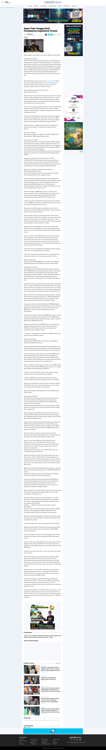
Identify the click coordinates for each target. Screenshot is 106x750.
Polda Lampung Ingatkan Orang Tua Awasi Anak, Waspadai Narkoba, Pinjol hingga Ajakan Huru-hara (50, 700)
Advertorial (36, 6)
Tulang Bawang (33, 743)
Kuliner (59, 6)
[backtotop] (53, 747)
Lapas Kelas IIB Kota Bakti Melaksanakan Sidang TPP (48, 678)
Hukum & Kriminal (52, 6)
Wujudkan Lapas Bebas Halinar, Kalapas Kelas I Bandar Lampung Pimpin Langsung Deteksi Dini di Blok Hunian (50, 669)
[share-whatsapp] (51, 35)
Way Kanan (55, 743)
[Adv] (73, 40)
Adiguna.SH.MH (51, 81)
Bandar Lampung (33, 739)
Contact (71, 742)
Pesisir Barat (44, 742)
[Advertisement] (42, 652)
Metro (20, 742)
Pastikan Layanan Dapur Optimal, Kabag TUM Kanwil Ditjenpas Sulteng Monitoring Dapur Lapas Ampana (50, 710)
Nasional (30, 6)
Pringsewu (55, 742)
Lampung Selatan (45, 686)
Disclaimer (76, 742)
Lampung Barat (45, 739)
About (68, 742)
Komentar (59, 34)
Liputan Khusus (66, 6)
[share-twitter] (49, 35)
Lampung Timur (33, 740)
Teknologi (74, 6)
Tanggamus (21, 743)
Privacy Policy (82, 742)
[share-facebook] (46, 35)
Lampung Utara (43, 6)
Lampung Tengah (22, 740)
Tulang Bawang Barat (46, 743)
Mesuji (54, 740)
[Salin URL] (54, 35)
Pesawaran (32, 742)
